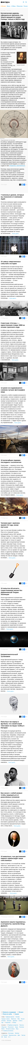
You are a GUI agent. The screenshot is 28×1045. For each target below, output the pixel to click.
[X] (20, 185)
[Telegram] (22, 185)
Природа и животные (8, 916)
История (3, 10)
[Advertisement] (14, 997)
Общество (5, 318)
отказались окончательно (17, 165)
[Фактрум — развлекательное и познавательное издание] (6, 2)
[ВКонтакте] (24, 185)
